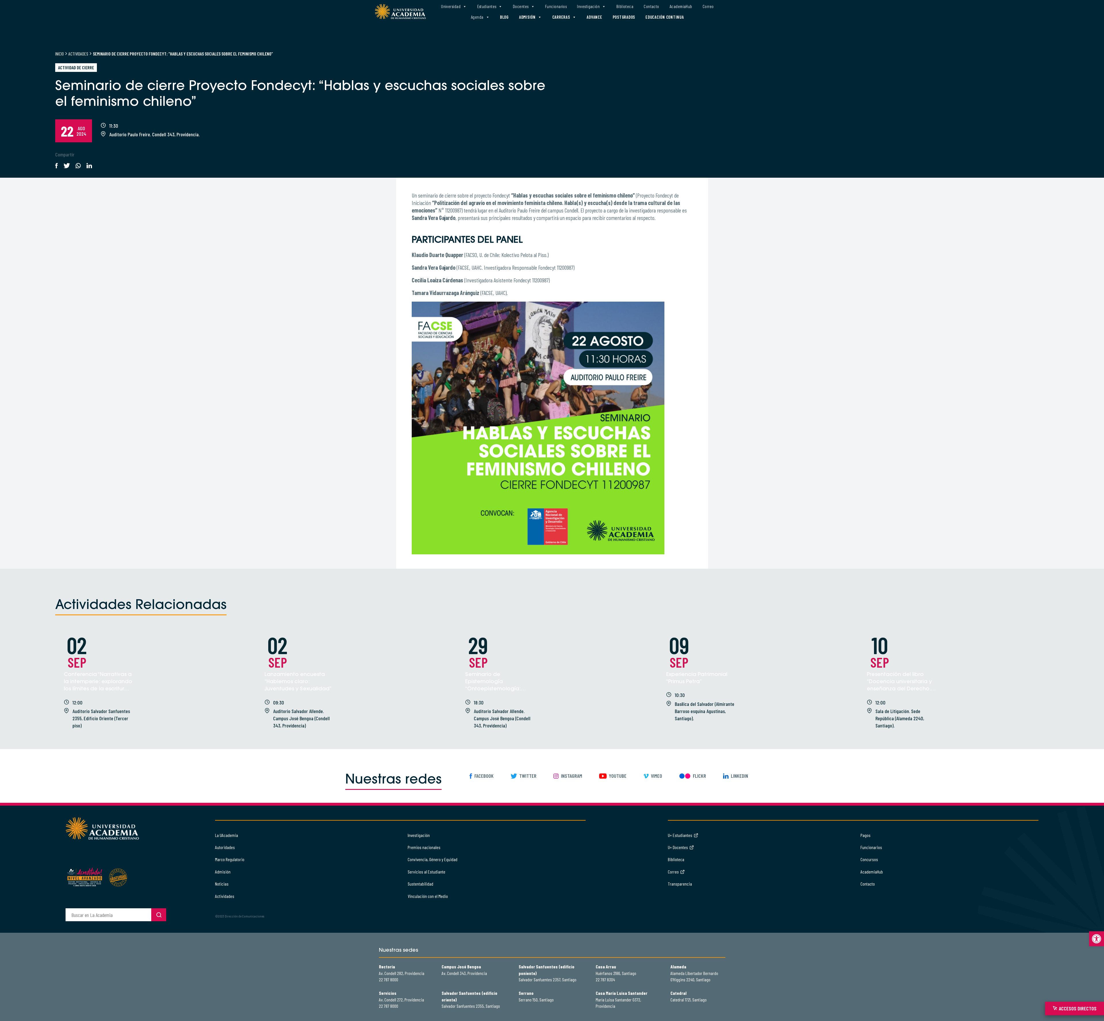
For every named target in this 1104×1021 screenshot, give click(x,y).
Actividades (78, 53)
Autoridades (225, 847)
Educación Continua (664, 17)
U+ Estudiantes (680, 835)
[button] (1096, 938)
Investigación (588, 6)
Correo (708, 6)
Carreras (561, 17)
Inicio (59, 53)
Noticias (222, 883)
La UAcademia (226, 835)
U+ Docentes (678, 847)
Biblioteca (625, 6)
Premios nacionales (424, 847)
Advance (594, 17)
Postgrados (624, 17)
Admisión (527, 17)
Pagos (865, 835)
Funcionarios (556, 6)
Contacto (651, 6)
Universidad (451, 6)
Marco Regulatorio (229, 859)
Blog (504, 17)
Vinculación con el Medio (428, 896)
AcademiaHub (681, 6)
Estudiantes (487, 6)
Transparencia (680, 883)
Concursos (869, 859)
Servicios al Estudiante (426, 871)
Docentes (521, 6)
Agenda (477, 17)
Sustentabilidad (420, 883)
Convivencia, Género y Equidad (432, 859)
